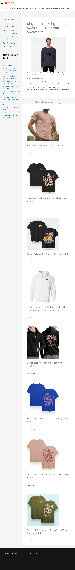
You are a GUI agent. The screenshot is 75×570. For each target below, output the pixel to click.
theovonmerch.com (39, 565)
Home (6, 8)
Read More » (31, 153)
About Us (30, 557)
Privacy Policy (8, 557)
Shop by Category (14, 8)
